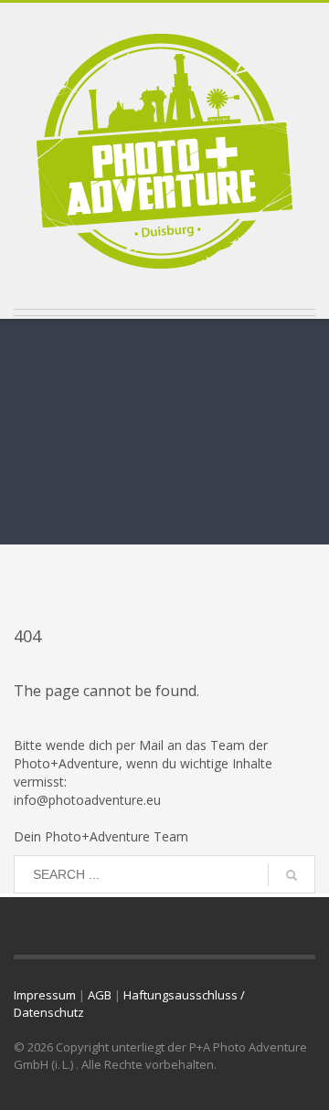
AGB (99, 995)
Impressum (45, 995)
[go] (291, 875)
